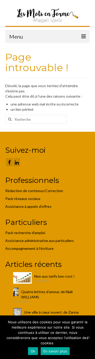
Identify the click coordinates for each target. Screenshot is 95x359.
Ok (33, 351)
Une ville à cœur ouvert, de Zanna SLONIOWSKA (51, 315)
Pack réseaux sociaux (22, 198)
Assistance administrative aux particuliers (39, 240)
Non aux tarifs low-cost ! (54, 276)
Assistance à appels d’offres (28, 206)
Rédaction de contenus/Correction (34, 190)
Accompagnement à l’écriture (29, 248)
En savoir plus (55, 351)
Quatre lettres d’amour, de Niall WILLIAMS (47, 294)
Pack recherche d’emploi (25, 232)
